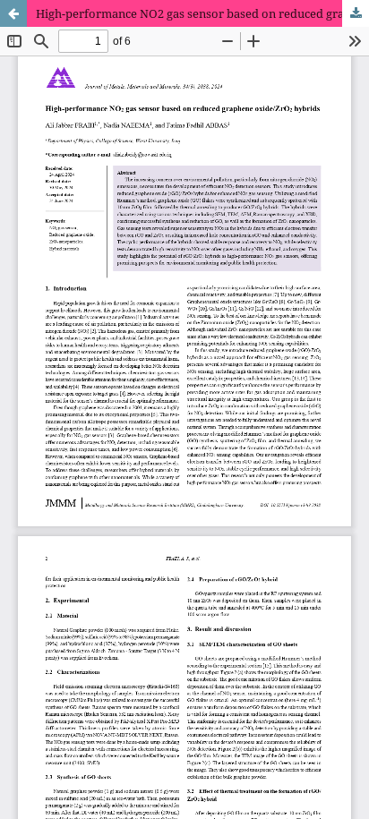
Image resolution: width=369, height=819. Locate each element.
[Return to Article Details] (13, 13)
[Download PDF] (355, 13)
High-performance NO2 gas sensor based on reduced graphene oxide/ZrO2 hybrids (202, 13)
